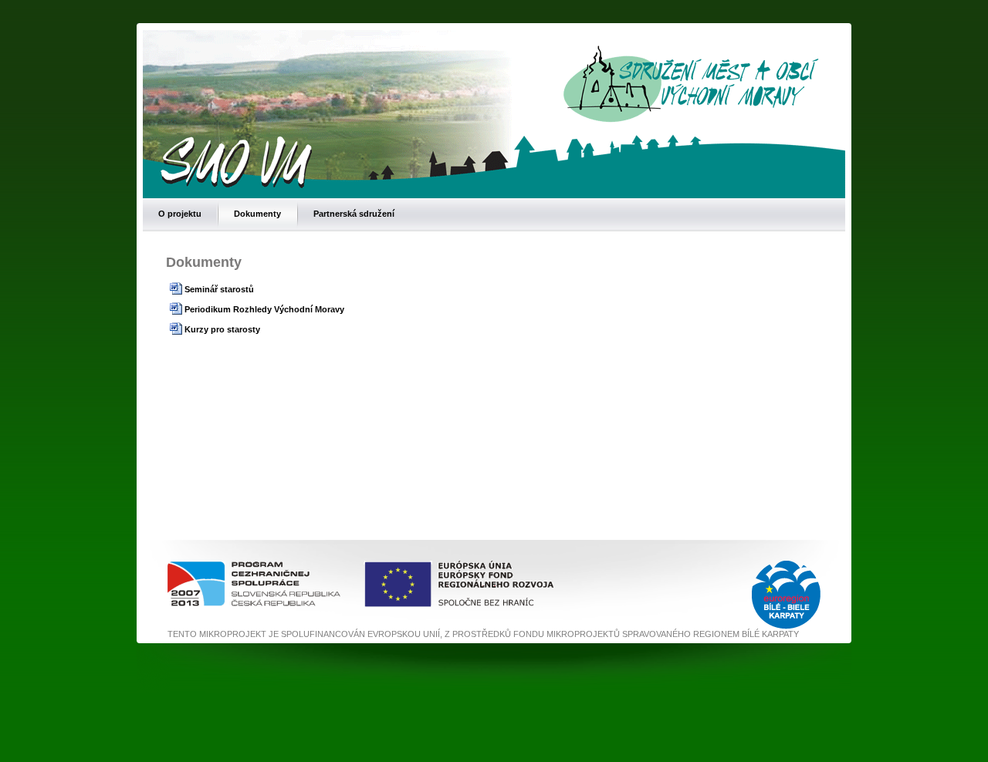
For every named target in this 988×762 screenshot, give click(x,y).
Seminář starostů (219, 289)
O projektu (179, 213)
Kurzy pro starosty (222, 329)
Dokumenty (257, 213)
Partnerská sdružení (353, 213)
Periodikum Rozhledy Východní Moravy (264, 309)
